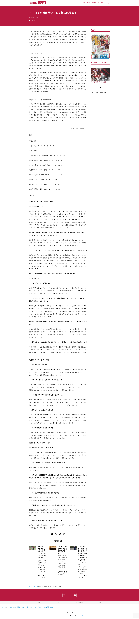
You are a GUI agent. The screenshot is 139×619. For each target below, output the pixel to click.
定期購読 (18, 607)
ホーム (4, 607)
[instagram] (69, 595)
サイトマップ (60, 607)
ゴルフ (33, 20)
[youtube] (74, 595)
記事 (39, 602)
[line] (52, 534)
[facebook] (60, 534)
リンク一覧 (25, 607)
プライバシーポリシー (36, 607)
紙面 (100, 602)
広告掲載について (49, 607)
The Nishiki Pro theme (60, 615)
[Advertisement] (100, 121)
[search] (108, 3)
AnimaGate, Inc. (80, 615)
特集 (59, 602)
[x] (56, 534)
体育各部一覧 (79, 602)
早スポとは (10, 607)
